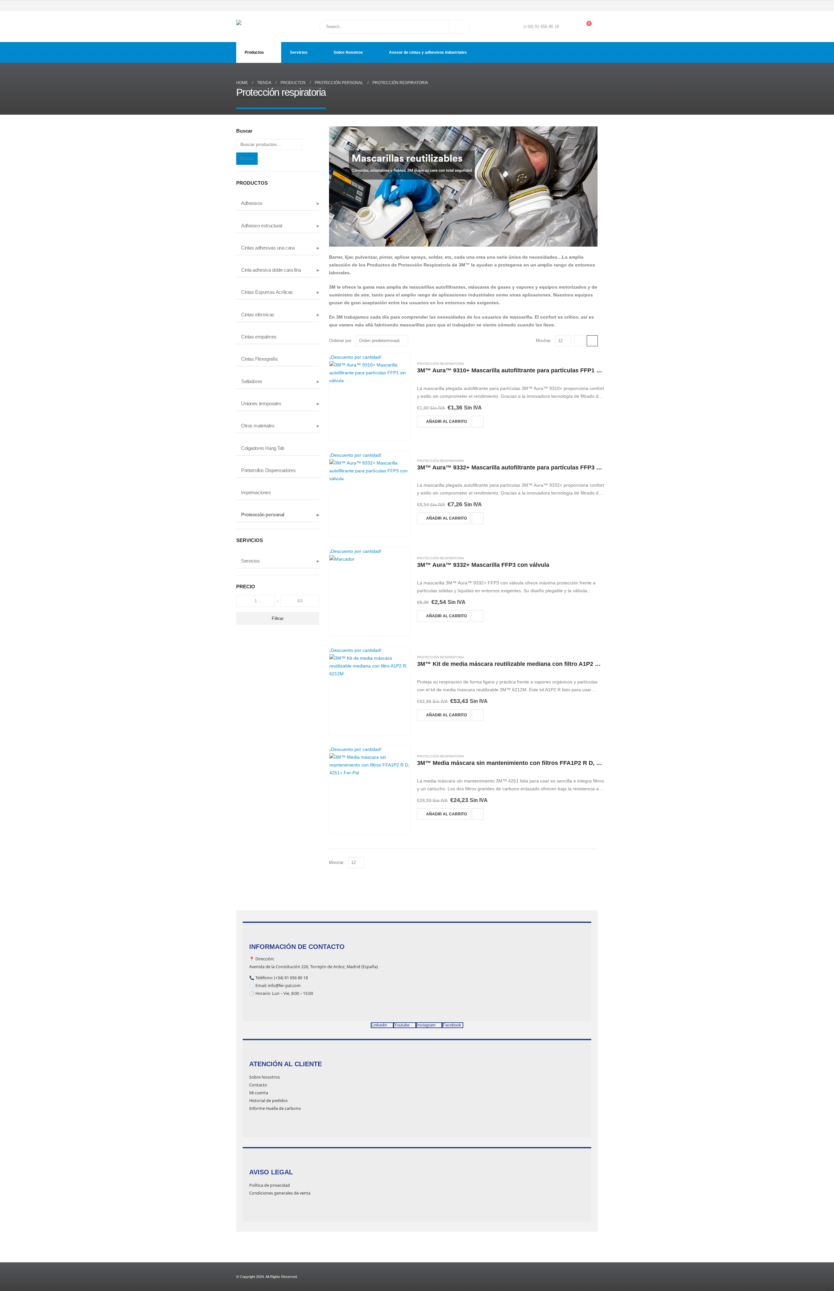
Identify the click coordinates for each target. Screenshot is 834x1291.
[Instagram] (584, 6)
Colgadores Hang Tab (262, 448)
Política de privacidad (269, 1185)
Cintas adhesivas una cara (268, 248)
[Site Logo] (252, 26)
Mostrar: (544, 340)
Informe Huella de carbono (275, 1108)
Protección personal (262, 514)
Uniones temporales (261, 403)
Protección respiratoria (440, 364)
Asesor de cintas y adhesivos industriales (428, 52)
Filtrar (278, 618)
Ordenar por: (340, 340)
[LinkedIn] (593, 6)
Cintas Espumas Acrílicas (267, 292)
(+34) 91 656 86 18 (541, 26)
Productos (254, 52)
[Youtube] (575, 6)
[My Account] (569, 26)
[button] (579, 340)
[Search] (459, 26)
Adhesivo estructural (261, 225)
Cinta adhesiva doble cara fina (271, 270)
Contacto (258, 1085)
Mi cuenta (258, 1093)
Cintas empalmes (259, 336)
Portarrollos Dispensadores (268, 470)
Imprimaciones (256, 492)
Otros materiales (257, 425)
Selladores (251, 381)
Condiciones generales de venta (279, 1193)
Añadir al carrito (446, 421)
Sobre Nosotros (348, 52)
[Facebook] (566, 6)
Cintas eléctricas (257, 314)
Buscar (247, 158)
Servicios (299, 52)
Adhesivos (251, 203)
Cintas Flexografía (259, 359)
